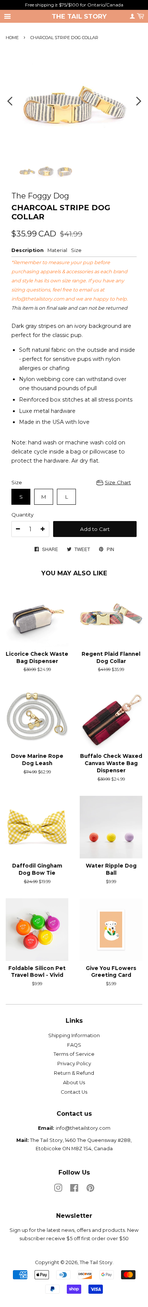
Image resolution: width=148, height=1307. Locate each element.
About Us (74, 1082)
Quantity (22, 515)
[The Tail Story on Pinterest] (90, 1189)
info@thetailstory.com (37, 299)
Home (12, 37)
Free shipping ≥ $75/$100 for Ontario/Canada (74, 5)
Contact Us (74, 1092)
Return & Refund (74, 1073)
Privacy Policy (74, 1063)
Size (16, 482)
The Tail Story (79, 16)
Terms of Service (74, 1054)
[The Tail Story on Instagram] (58, 1189)
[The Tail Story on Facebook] (74, 1189)
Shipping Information (74, 1035)
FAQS (74, 1045)
